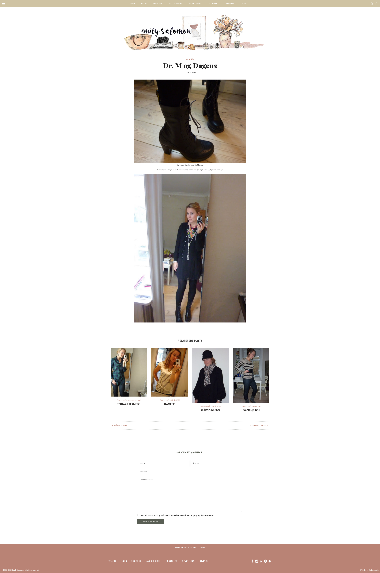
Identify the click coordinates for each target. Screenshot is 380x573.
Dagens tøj (251, 410)
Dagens (169, 404)
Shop (243, 3)
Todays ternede (128, 404)
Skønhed (158, 3)
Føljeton (230, 3)
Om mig (112, 561)
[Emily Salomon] (190, 29)
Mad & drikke (175, 3)
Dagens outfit (122, 400)
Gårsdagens (210, 410)
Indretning (195, 3)
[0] (376, 3)
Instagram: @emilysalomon (190, 547)
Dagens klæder (258, 425)
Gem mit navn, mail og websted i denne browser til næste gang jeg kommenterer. (177, 515)
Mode (144, 3)
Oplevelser (213, 3)
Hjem (132, 3)
